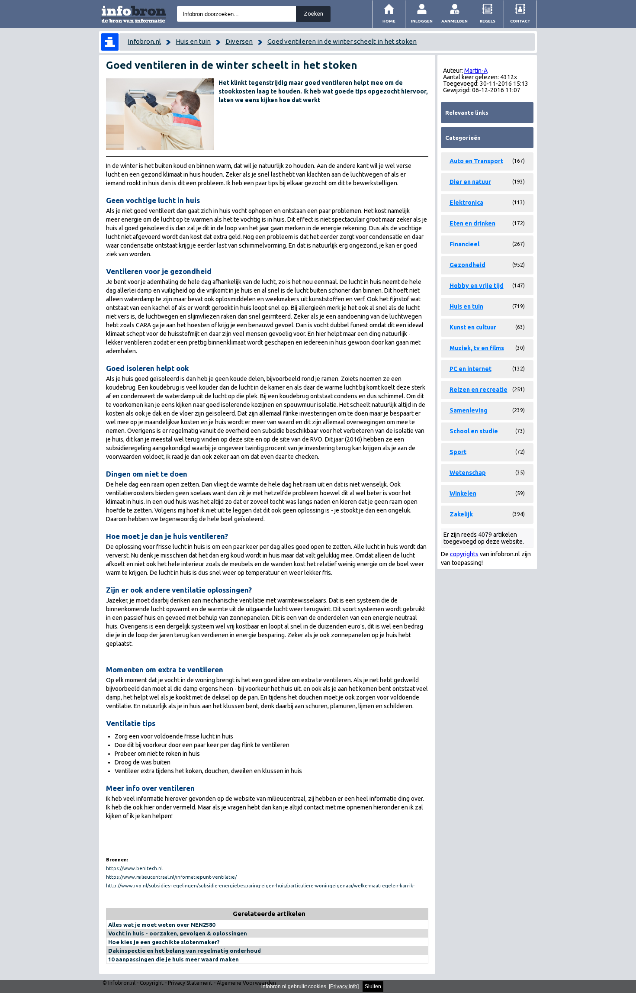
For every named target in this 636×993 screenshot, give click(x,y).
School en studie (474, 431)
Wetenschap (468, 472)
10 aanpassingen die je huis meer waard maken (173, 959)
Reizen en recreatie (479, 389)
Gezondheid (467, 264)
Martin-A (476, 70)
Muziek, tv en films (477, 348)
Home (388, 21)
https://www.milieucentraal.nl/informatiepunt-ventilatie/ (171, 877)
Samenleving (469, 410)
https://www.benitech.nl (134, 868)
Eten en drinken (472, 223)
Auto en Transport (476, 161)
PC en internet (470, 368)
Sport (458, 451)
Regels (487, 21)
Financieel (464, 244)
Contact (520, 21)
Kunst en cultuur (473, 327)
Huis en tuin (193, 41)
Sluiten (373, 986)
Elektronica (466, 202)
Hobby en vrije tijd (477, 285)
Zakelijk (461, 514)
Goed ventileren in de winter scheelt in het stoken (342, 41)
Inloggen (422, 21)
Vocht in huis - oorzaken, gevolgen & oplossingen (177, 933)
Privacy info (343, 986)
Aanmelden (454, 21)
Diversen (239, 41)
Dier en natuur (470, 181)
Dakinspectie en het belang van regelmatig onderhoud (184, 951)
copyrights (464, 554)
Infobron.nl (144, 41)
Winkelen (463, 493)
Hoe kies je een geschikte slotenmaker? (164, 942)
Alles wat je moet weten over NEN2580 (161, 925)
